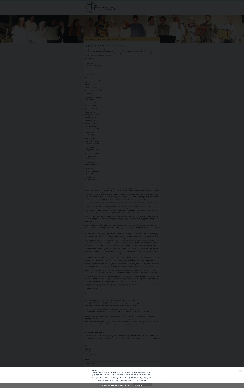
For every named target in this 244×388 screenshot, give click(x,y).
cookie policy (138, 380)
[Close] (240, 371)
